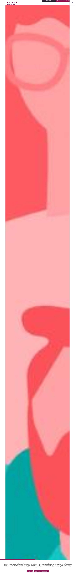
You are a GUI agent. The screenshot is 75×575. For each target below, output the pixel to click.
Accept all (30, 571)
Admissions (37, 3)
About (67, 3)
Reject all (37, 571)
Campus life (62, 3)
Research (48, 3)
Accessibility (59, 0)
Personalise (45, 571)
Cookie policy (37, 567)
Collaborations (55, 3)
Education (43, 3)
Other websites (48, 0)
